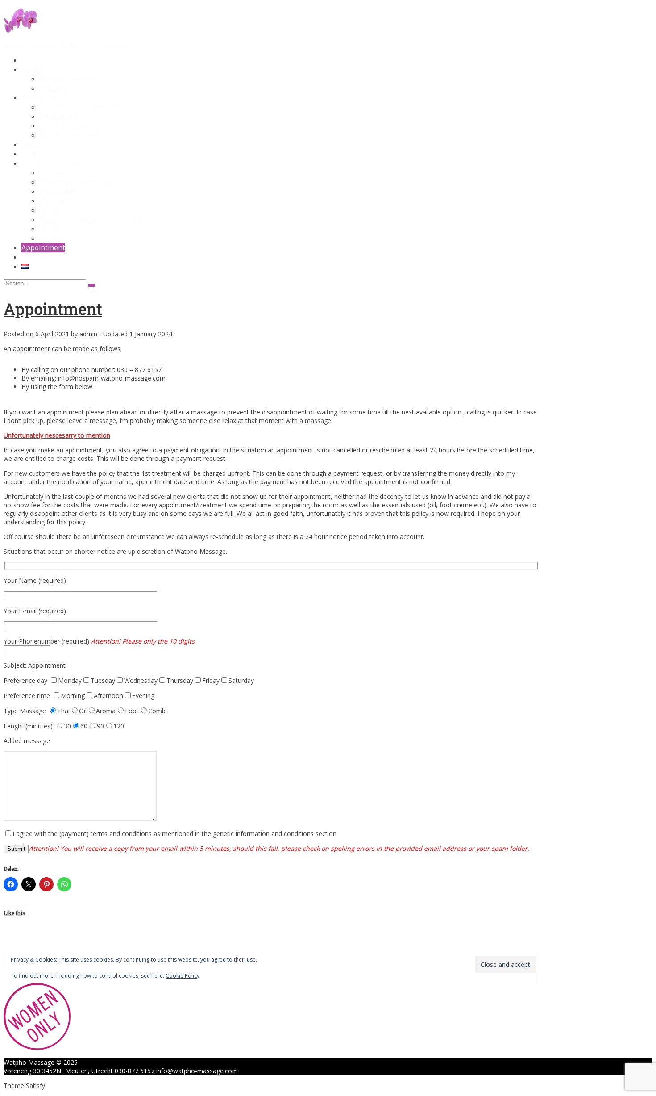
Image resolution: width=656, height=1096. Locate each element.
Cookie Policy (182, 975)
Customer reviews (69, 172)
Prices (49, 210)
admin (89, 334)
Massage (53, 88)
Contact (33, 257)
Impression (58, 191)
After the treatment (71, 79)
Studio (31, 69)
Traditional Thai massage (80, 107)
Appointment (43, 247)
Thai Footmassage (68, 135)
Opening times (63, 200)
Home (31, 60)
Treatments (40, 97)
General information (54, 163)
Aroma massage (65, 125)
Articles (33, 144)
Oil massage (59, 116)
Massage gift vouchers (76, 182)
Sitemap (52, 238)
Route (48, 229)
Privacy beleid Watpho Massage (90, 219)
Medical (33, 154)
